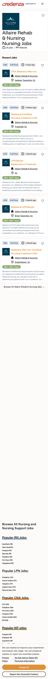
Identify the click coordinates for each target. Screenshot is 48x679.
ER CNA (5, 620)
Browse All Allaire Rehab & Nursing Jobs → (24, 286)
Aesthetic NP (7, 641)
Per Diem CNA (8, 611)
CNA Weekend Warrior (24, 71)
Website (21, 47)
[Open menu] (42, 3)
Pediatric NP (7, 637)
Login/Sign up (30, 4)
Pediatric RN (7, 557)
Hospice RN (7, 550)
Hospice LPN (7, 584)
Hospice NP (7, 634)
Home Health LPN (9, 580)
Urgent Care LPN (9, 587)
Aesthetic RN (7, 544)
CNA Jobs (21, 598)
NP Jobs (20, 628)
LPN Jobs (21, 571)
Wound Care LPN (9, 590)
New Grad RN (7, 547)
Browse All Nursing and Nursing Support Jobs (19, 526)
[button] (24, 80)
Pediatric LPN (7, 577)
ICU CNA (5, 604)
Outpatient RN (7, 563)
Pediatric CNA (7, 607)
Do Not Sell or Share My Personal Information (26, 659)
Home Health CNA (9, 617)
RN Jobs (20, 537)
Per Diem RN (7, 560)
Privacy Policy (5, 659)
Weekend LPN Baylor (23, 207)
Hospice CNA (7, 614)
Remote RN (6, 554)
